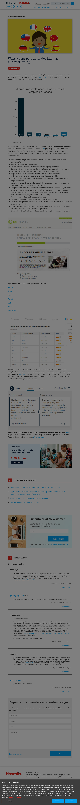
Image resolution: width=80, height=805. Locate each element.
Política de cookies (15, 797)
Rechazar (71, 801)
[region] (40, 792)
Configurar (8, 801)
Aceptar (58, 801)
